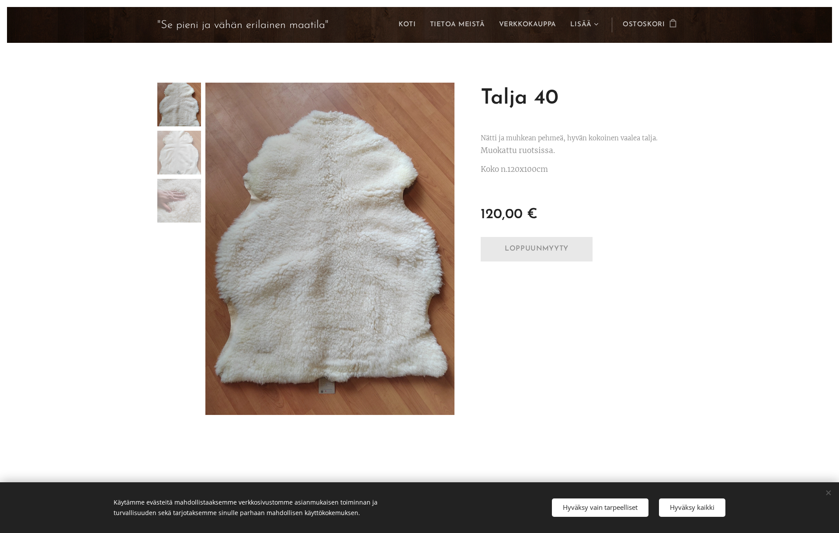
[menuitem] (409, 25)
